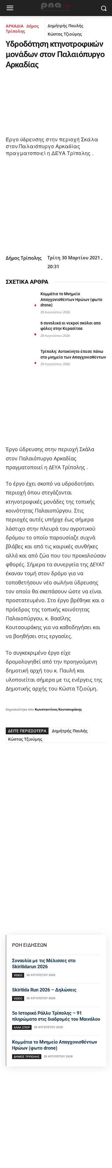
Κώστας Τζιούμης (65, 34)
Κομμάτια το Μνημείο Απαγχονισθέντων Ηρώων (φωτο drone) (71, 299)
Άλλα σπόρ (22, 1027)
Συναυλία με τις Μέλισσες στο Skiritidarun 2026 (44, 963)
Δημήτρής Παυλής (65, 25)
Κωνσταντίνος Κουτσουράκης (58, 709)
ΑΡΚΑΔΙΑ (15, 26)
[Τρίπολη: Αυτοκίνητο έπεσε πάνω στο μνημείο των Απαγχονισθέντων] (21, 359)
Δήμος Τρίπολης (22, 28)
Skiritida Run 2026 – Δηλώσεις (44, 990)
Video (18, 975)
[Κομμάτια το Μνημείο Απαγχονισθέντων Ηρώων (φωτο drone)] (21, 301)
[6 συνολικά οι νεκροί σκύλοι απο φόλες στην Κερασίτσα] (21, 331)
